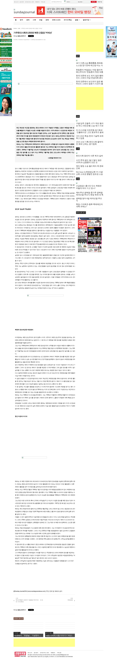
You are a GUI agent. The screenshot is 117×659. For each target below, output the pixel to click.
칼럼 (76, 20)
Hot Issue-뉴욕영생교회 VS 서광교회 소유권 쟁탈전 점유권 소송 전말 (89, 174)
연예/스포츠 (56, 20)
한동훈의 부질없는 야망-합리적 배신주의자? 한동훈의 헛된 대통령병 (89, 72)
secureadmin (38, 39)
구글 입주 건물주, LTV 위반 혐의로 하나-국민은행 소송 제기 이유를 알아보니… (89, 125)
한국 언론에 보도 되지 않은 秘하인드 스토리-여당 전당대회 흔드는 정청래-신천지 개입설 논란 (89, 78)
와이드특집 (68, 20)
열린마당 (86, 20)
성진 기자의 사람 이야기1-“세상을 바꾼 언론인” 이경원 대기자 (60, 635)
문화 (47, 20)
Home (15, 28)
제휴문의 (37, 2)
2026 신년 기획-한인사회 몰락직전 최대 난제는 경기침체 (89, 143)
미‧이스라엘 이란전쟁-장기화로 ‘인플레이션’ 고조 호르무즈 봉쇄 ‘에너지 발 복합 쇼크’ (89, 132)
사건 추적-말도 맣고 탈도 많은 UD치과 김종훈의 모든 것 (89, 161)
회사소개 (16, 2)
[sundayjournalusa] (24, 11)
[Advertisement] (47, 643)
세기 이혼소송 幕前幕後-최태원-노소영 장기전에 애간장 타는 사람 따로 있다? (89, 65)
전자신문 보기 (81, 212)
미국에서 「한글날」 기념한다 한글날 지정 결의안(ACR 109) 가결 (28, 635)
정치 (21, 20)
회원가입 (100, 2)
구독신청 (43, 2)
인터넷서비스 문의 (29, 2)
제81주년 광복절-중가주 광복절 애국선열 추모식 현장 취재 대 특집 (89, 195)
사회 (34, 20)
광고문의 (22, 2)
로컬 (40, 20)
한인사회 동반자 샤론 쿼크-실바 (89, 156)
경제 (28, 20)
